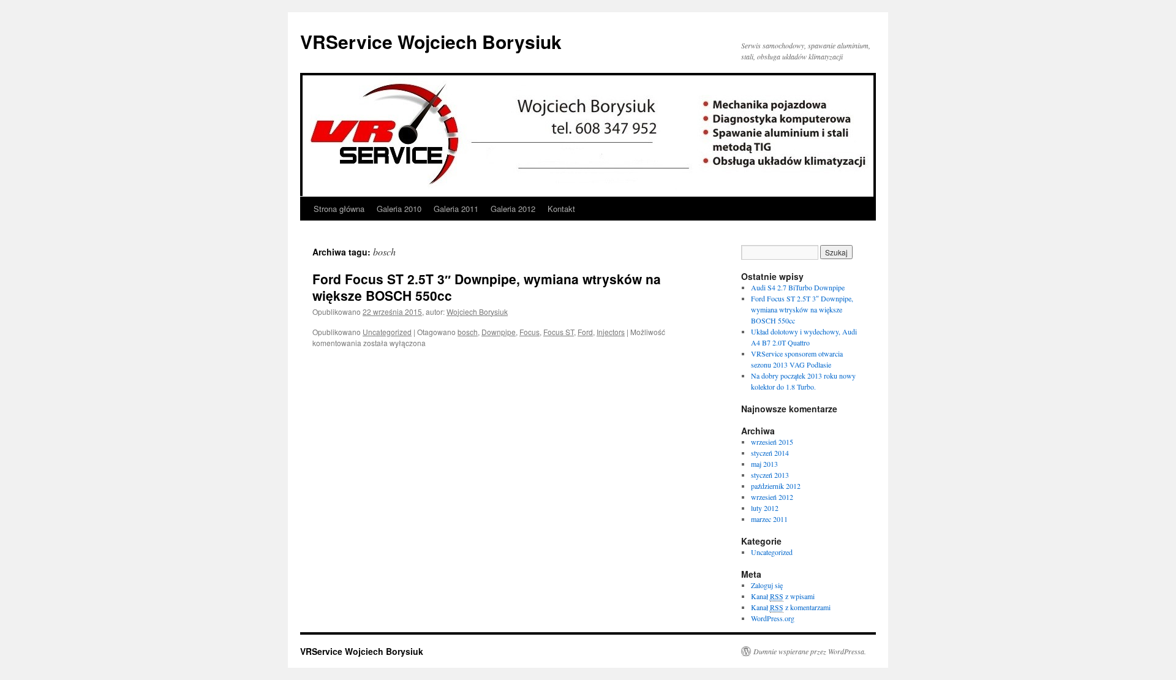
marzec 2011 (769, 519)
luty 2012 (764, 508)
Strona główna (339, 208)
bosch (468, 332)
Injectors (611, 332)
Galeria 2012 (513, 208)
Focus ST (558, 332)
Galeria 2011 (456, 208)
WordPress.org (772, 618)
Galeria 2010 (399, 208)
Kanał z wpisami (783, 596)
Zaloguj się (767, 585)
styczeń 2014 (770, 453)
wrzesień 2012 (772, 497)
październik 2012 (776, 486)
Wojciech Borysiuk (477, 311)
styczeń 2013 (770, 475)
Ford (585, 332)
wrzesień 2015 (772, 442)
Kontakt (561, 208)
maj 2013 (764, 464)
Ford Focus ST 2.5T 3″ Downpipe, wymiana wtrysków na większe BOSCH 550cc (486, 287)
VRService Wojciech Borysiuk (431, 41)
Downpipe (498, 332)
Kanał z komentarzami (791, 607)
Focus (529, 332)
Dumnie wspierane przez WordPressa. (809, 651)
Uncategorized (387, 332)
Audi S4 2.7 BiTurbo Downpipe (798, 287)
